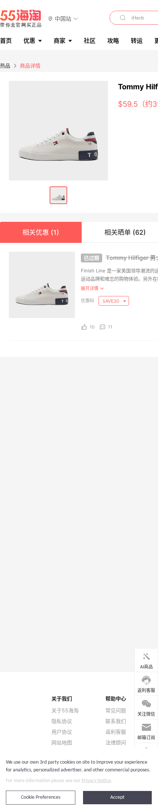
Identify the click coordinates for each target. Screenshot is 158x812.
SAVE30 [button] (112, 301)
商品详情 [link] (30, 65)
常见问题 (115, 710)
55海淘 (21, 18)
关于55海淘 (65, 710)
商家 (59, 40)
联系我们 (115, 721)
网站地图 (61, 743)
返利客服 (115, 732)
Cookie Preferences (40, 797)
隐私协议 (61, 721)
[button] (63, 18)
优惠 (29, 40)
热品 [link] (5, 65)
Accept (117, 797)
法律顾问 (115, 743)
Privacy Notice (96, 781)
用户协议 (61, 732)
